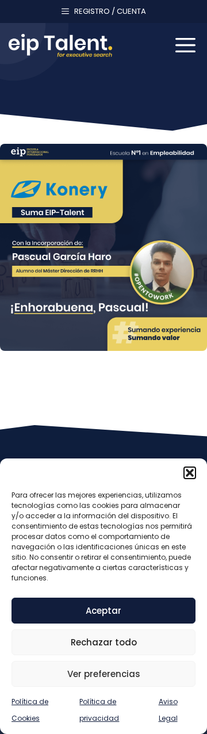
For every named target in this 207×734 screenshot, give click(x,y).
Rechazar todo (104, 642)
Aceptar (103, 611)
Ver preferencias (103, 674)
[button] (189, 473)
